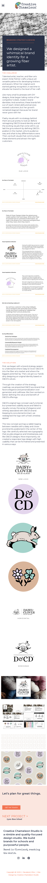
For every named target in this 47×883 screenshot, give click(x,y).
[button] (3, 5)
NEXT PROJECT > (15, 816)
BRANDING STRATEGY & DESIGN (21, 40)
